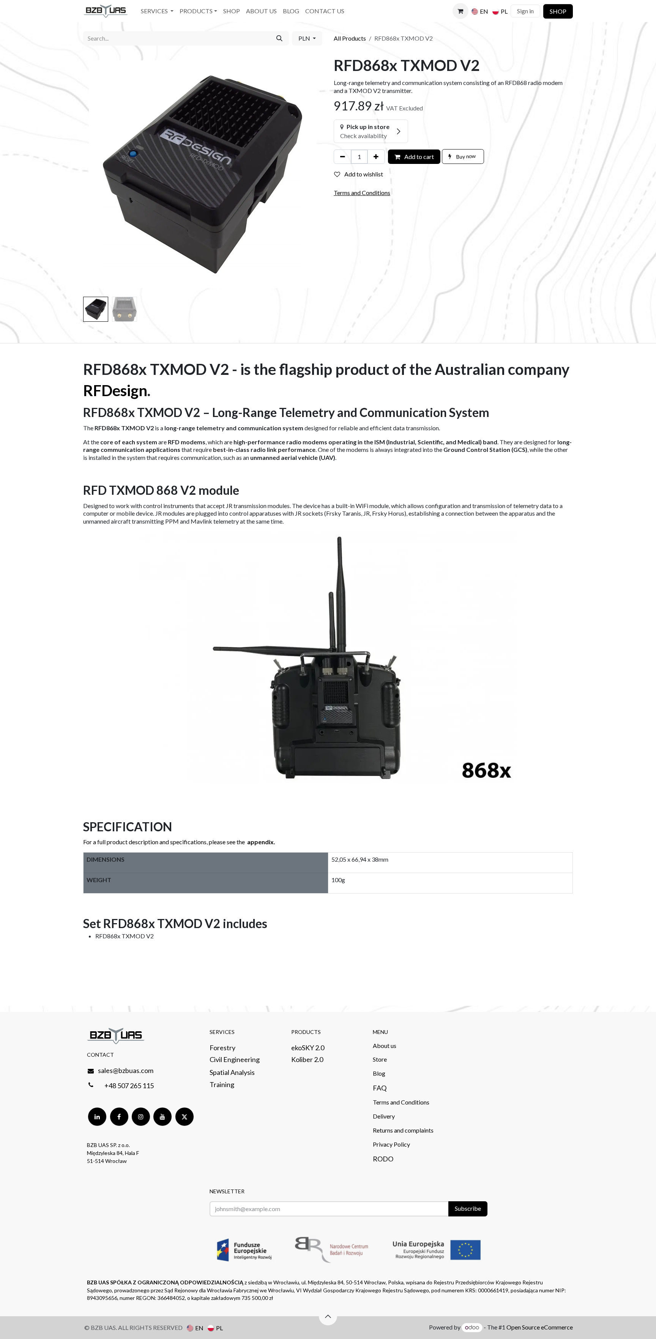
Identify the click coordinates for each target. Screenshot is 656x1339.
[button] (95, 174)
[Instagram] (141, 1117)
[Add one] (376, 156)
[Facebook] (119, 1117)
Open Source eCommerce (539, 1327)
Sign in (525, 10)
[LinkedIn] (97, 1117)
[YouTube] (162, 1117)
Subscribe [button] (468, 1208)
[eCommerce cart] (460, 11)
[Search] (279, 38)
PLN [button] (304, 38)
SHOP (558, 11)
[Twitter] (184, 1117)
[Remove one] (343, 156)
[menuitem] (157, 11)
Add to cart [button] (418, 156)
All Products (350, 38)
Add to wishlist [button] (363, 174)
